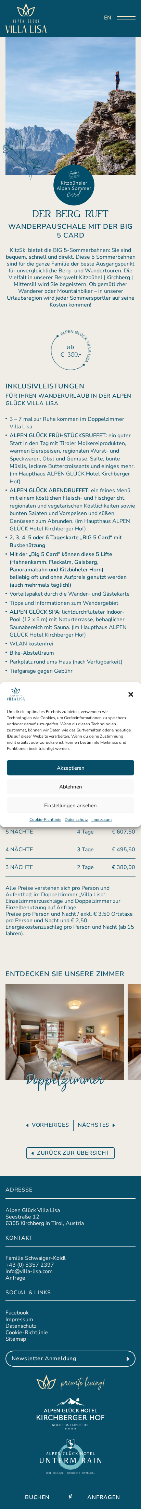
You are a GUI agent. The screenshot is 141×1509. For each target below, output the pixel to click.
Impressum (101, 819)
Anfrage (15, 1278)
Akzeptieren (71, 767)
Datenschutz (76, 819)
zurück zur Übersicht (73, 1153)
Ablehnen (70, 786)
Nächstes (93, 1125)
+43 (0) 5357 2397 (29, 1265)
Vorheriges (50, 1125)
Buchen (37, 1497)
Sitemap (15, 1339)
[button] (130, 694)
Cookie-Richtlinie (45, 819)
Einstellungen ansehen (70, 805)
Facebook (17, 1312)
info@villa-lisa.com (29, 1271)
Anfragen (103, 1497)
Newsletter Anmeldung (44, 1358)
